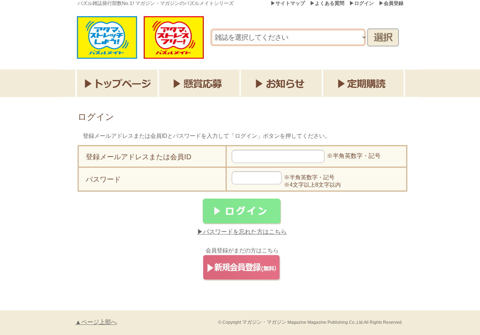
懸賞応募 (199, 83)
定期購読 (365, 83)
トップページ (117, 83)
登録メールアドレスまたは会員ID (138, 157)
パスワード (103, 179)
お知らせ (282, 83)
